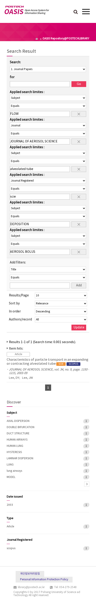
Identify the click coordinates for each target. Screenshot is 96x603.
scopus (11, 548)
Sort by (14, 303)
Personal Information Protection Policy (44, 579)
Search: (15, 62)
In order (15, 311)
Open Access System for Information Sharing (26, 11)
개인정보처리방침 (30, 573)
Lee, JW (27, 378)
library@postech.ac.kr (31, 587)
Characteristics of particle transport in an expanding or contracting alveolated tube (47, 362)
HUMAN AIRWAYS (17, 439)
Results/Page (19, 295)
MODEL (11, 477)
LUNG (10, 464)
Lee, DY (14, 378)
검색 (75, 12)
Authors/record (20, 319)
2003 (10, 505)
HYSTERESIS (14, 452)
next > (86, 484)
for (12, 77)
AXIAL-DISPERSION (18, 421)
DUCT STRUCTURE (18, 433)
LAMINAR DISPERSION (20, 458)
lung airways (14, 470)
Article (10, 526)
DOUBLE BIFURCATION (20, 427)
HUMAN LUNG (15, 446)
